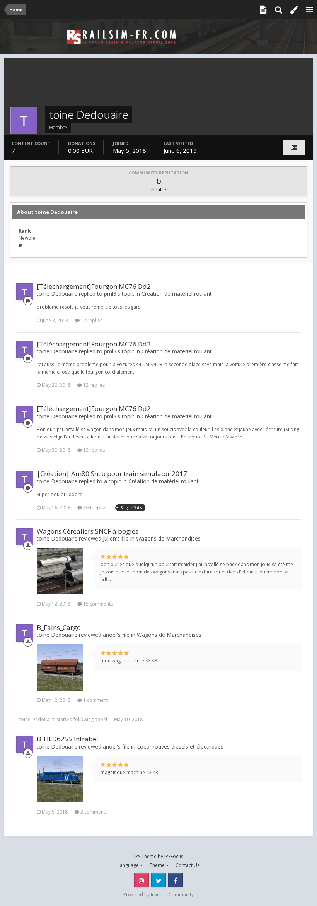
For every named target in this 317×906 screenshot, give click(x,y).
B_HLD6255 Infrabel (67, 738)
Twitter (158, 880)
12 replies (91, 320)
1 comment (95, 700)
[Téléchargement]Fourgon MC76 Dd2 (94, 286)
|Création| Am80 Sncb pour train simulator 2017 (112, 473)
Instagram (141, 880)
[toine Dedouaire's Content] (294, 147)
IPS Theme (145, 856)
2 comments (93, 812)
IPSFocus (173, 856)
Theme (158, 865)
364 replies (94, 507)
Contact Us (187, 865)
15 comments (97, 604)
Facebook (175, 880)
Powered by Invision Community (158, 894)
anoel (101, 719)
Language (129, 865)
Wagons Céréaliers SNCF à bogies (87, 531)
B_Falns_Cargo (59, 627)
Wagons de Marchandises (168, 538)
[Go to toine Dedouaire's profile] (24, 291)
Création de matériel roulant (176, 293)
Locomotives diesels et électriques (180, 746)
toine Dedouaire (37, 719)
